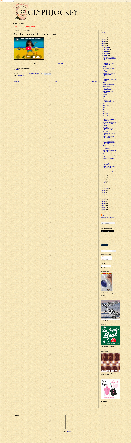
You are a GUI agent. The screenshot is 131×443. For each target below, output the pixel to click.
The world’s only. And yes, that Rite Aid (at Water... (109, 70)
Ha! (104, 107)
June (105, 177)
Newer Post (17, 81)
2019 (103, 39)
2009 (103, 203)
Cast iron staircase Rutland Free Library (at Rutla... (109, 119)
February (106, 186)
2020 (103, 37)
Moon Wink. (106, 113)
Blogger (69, 431)
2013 (103, 195)
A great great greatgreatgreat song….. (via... (107, 88)
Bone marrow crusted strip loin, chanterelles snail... (109, 79)
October (106, 51)
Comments (105, 259)
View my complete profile (107, 217)
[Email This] (45, 74)
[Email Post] (42, 73)
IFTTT (16, 70)
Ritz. (104, 96)
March (105, 184)
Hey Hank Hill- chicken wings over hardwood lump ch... (109, 58)
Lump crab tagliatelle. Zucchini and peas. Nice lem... (108, 160)
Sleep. (104, 82)
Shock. (105, 66)
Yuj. (104, 103)
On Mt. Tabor (106, 115)
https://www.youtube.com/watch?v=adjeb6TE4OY (49, 63)
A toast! (105, 111)
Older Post (94, 81)
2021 (103, 35)
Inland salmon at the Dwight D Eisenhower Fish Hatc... (109, 142)
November (106, 49)
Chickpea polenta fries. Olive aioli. (109, 163)
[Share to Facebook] (49, 74)
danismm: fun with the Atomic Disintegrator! (109, 170)
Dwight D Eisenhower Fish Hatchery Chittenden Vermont (109, 138)
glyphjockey (105, 215)
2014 (103, 192)
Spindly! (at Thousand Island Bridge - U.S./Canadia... (109, 74)
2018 (103, 41)
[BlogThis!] (46, 74)
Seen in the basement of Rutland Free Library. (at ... (109, 124)
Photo (104, 173)
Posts (104, 256)
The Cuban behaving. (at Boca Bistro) (109, 151)
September (106, 53)
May (105, 179)
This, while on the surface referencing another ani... (108, 63)
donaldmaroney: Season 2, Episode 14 (109, 167)
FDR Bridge (106, 105)
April (105, 182)
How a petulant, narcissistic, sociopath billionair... (109, 100)
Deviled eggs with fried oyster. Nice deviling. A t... (109, 155)
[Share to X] (47, 74)
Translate (113, 225)
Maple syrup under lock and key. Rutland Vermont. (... (109, 147)
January (106, 188)
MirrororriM (106, 109)
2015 (103, 190)
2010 (103, 201)
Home (55, 81)
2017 (103, 43)
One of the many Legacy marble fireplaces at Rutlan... (109, 133)
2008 (103, 205)
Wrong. (105, 94)
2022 (103, 32)
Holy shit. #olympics (108, 84)
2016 (103, 45)
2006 (103, 209)
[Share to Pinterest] (50, 74)
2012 (103, 197)
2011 (103, 199)
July (105, 175)
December (106, 47)
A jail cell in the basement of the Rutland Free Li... (108, 128)
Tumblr (23, 75)
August (106, 55)
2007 (103, 207)
